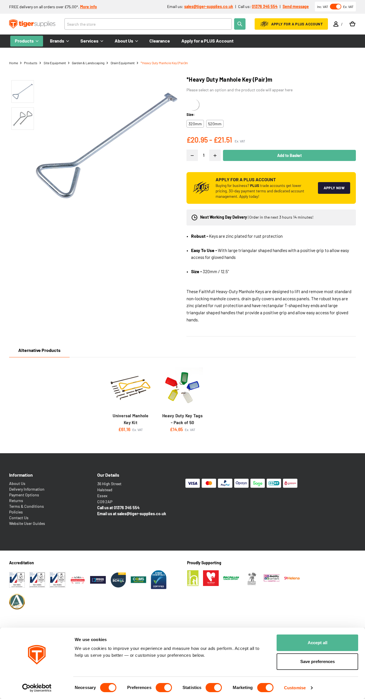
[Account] (335, 24)
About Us (17, 483)
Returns (16, 500)
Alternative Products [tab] (39, 350)
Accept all (317, 642)
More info (88, 6)
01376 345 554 (264, 6)
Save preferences (317, 661)
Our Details (108, 475)
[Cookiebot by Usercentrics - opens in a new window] (37, 688)
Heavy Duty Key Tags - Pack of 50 (182, 419)
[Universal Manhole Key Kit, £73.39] (130, 387)
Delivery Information (26, 489)
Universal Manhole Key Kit (130, 419)
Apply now (334, 188)
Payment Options (24, 494)
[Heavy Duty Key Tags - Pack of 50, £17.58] (182, 387)
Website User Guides (27, 523)
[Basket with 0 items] (352, 24)
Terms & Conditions (26, 506)
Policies (16, 511)
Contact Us (19, 517)
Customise (295, 687)
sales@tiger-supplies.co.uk (208, 6)
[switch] (164, 687)
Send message (296, 6)
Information (21, 475)
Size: (190, 114)
